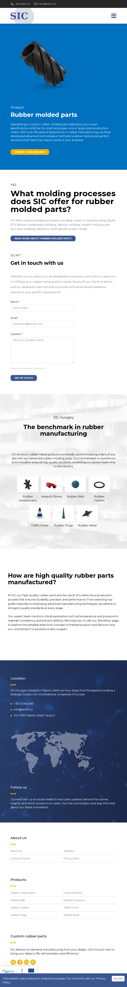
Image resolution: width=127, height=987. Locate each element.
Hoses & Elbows (73, 892)
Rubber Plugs (18, 915)
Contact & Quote (20, 858)
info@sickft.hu (47, 4)
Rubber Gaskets (20, 907)
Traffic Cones (71, 907)
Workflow (69, 851)
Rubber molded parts (23, 892)
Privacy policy (71, 858)
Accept (118, 978)
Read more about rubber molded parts (43, 238)
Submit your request (30, 152)
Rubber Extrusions (74, 900)
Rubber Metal (71, 915)
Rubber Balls (18, 900)
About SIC (16, 851)
